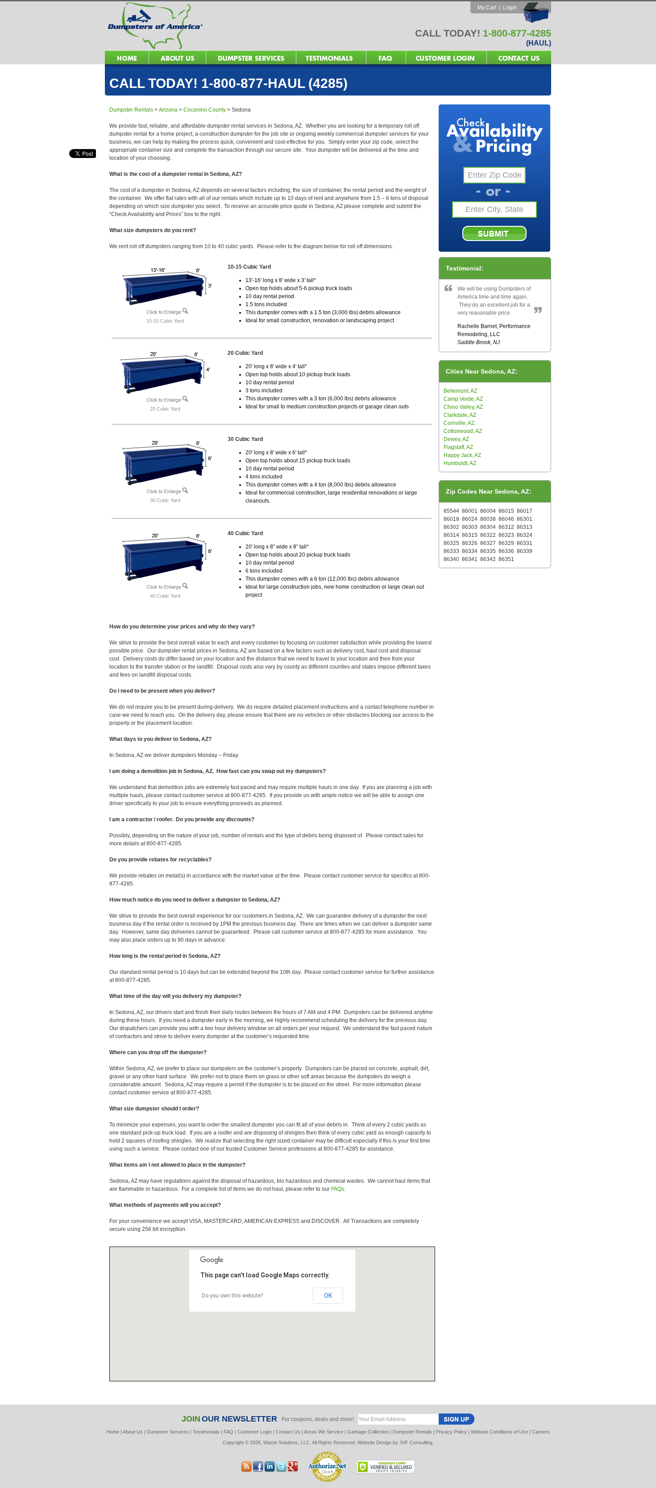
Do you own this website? (232, 1296)
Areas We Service (323, 1431)
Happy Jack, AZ (462, 455)
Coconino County (204, 110)
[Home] (216, 48)
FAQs (337, 1189)
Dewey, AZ (456, 439)
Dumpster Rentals (131, 110)
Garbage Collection (368, 1431)
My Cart (486, 7)
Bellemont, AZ (460, 391)
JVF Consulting (415, 1442)
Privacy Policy (451, 1431)
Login (510, 7)
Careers (541, 1431)
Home (112, 1431)
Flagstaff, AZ (458, 447)
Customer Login (254, 1431)
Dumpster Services (168, 1431)
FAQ (228, 1431)
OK (328, 1295)
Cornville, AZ (459, 423)
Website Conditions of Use (499, 1431)
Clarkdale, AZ (460, 415)
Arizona (168, 110)
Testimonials (206, 1431)
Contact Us (288, 1431)
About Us (133, 1431)
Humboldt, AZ (460, 463)
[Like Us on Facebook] (269, 1469)
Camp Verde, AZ (463, 399)
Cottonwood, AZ (463, 431)
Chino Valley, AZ (463, 407)
